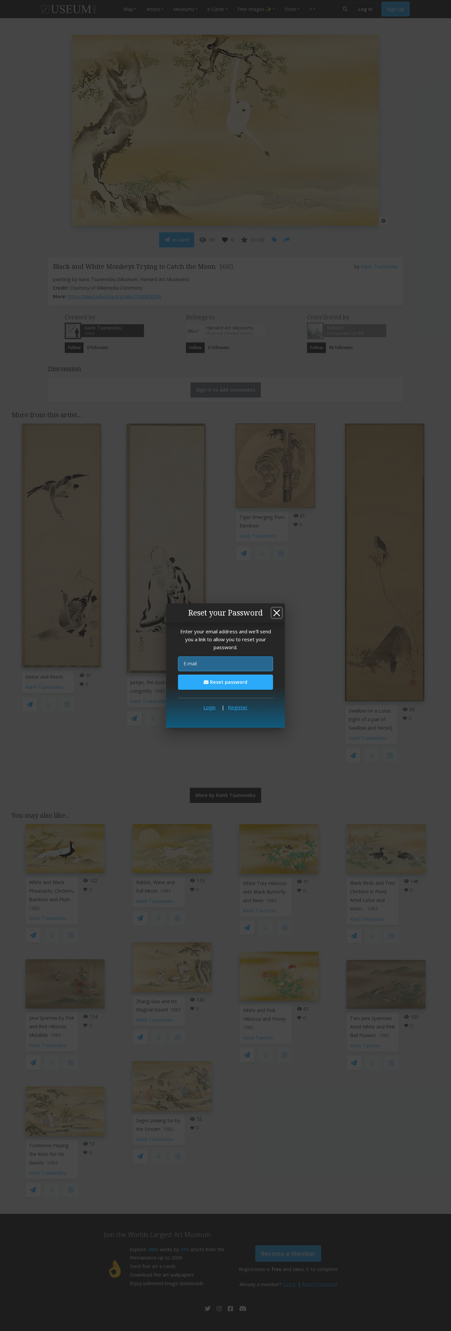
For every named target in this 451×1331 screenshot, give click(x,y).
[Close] (277, 613)
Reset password (228, 682)
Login (209, 707)
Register (238, 707)
